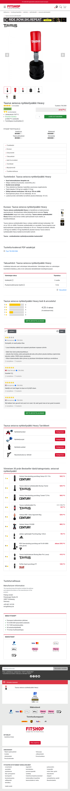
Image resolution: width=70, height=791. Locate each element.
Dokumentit (10, 153)
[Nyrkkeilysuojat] (9, 439)
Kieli (61, 331)
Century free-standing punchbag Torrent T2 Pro (34, 495)
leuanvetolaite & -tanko (32, 780)
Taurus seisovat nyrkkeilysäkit (13, 15)
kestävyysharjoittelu (16, 12)
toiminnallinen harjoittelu (33, 778)
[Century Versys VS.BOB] (14, 526)
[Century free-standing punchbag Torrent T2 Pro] (14, 497)
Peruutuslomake (9, 758)
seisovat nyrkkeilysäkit (44, 12)
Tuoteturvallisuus (12, 171)
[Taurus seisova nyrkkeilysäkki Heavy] (8, 687)
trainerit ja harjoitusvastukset (34, 776)
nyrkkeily (25, 12)
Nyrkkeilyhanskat (19, 432)
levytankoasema (9, 778)
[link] (14, 643)
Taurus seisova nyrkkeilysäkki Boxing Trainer (33, 486)
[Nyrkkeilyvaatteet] (9, 447)
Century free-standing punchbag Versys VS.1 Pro (34, 476)
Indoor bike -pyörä (52, 771)
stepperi (49, 776)
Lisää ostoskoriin (55, 116)
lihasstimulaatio (51, 780)
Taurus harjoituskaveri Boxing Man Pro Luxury (34, 554)
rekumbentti (50, 774)
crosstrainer (8, 767)
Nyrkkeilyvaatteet (19, 447)
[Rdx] (25, 549)
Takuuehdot (10, 156)
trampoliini (50, 769)
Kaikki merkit (8, 786)
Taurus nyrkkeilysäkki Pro (27, 505)
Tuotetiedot (10, 145)
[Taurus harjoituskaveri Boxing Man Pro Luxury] (14, 556)
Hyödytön (19, 361)
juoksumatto (50, 767)
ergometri (28, 767)
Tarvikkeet (10, 164)
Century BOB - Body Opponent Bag (30, 515)
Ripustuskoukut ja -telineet (22, 455)
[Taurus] (10, 26)
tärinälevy (8, 782)
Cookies (6, 754)
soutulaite (8, 769)
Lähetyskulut (8, 756)
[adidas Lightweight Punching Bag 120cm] (14, 536)
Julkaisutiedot (40, 754)
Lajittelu (11, 331)
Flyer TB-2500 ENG (12, 251)
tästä (9, 737)
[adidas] (25, 537)
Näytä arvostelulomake (35, 321)
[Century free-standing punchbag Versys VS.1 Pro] (14, 478)
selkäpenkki (8, 780)
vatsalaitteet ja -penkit (53, 778)
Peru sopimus (35, 743)
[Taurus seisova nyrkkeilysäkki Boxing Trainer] (14, 488)
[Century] (25, 479)
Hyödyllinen (9, 361)
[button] (7, 90)
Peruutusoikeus (40, 756)
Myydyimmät (11, 167)
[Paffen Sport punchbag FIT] (14, 566)
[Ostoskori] (65, 7)
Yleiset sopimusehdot (10, 752)
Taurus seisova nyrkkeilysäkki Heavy (26, 687)
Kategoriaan (60, 432)
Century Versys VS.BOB (26, 524)
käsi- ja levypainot (10, 774)
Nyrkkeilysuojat (19, 439)
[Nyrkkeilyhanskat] (9, 432)
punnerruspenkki (30, 771)
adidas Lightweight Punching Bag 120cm (32, 534)
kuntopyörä (8, 776)
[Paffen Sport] (25, 567)
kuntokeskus (29, 769)
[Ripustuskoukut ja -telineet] (9, 455)
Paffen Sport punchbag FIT (28, 564)
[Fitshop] (13, 7)
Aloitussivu (6, 12)
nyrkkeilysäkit (33, 12)
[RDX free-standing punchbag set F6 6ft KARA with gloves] (14, 546)
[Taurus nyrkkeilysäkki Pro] (14, 507)
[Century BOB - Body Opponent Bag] (14, 516)
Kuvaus (9, 149)
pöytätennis (8, 771)
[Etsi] (60, 7)
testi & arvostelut (12, 160)
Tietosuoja (39, 752)
